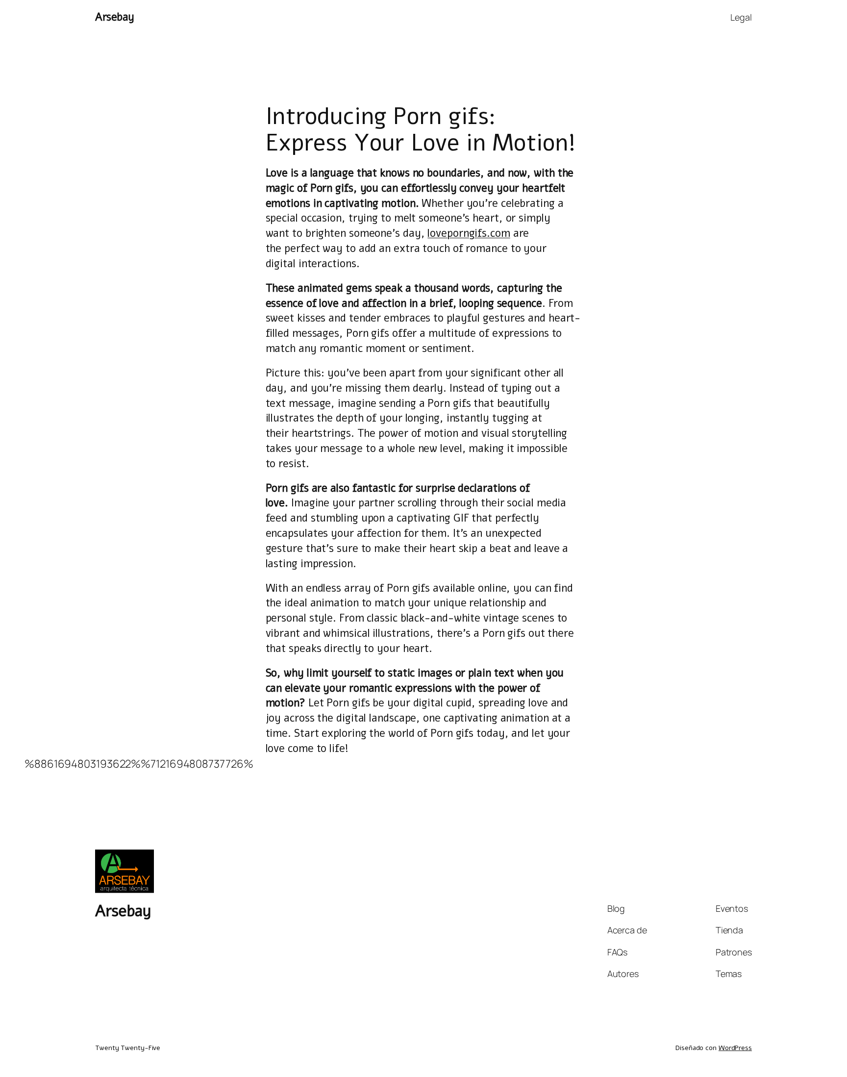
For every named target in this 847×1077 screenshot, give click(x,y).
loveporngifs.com (468, 233)
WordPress (735, 1047)
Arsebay (114, 17)
